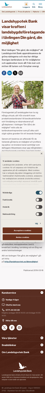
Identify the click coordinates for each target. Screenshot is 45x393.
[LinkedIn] (9, 73)
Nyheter (36, 12)
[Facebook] (4, 73)
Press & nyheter (24, 12)
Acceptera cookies (22, 230)
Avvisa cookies (22, 237)
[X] (15, 73)
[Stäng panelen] (41, 153)
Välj (36, 223)
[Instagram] (19, 328)
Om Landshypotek (8, 12)
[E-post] (20, 73)
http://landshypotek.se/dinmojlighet (21, 262)
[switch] (39, 200)
